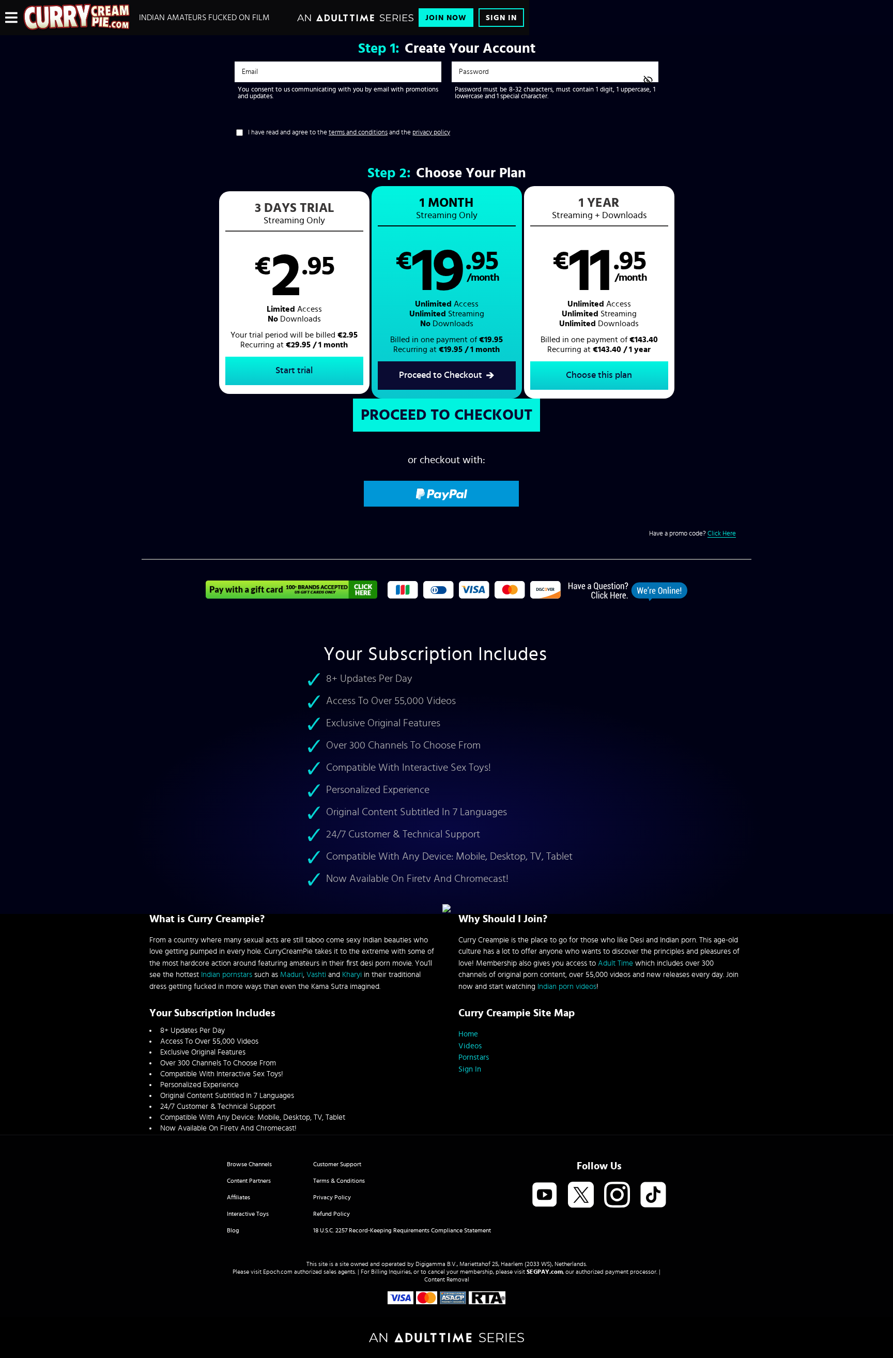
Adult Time (615, 963)
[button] (294, 292)
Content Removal (446, 1279)
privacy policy (431, 132)
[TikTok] (653, 1195)
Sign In (501, 18)
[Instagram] (617, 1195)
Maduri (291, 975)
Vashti (316, 975)
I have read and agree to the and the (349, 132)
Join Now (446, 18)
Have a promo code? (692, 533)
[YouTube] (545, 1195)
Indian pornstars (226, 975)
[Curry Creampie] (77, 18)
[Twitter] (581, 1195)
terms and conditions (358, 132)
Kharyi (352, 975)
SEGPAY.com (545, 1272)
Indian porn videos (566, 986)
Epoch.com (277, 1272)
